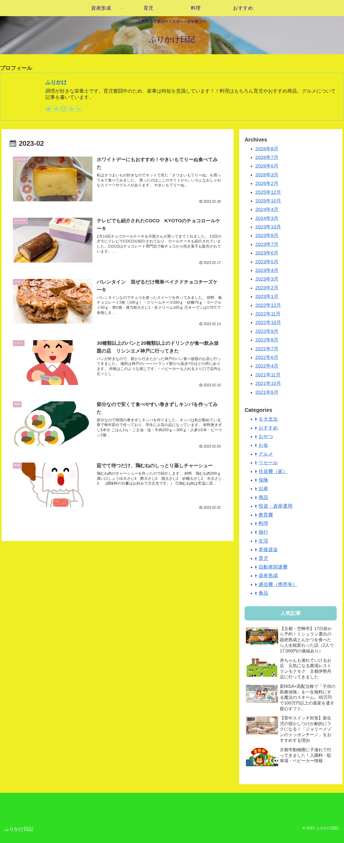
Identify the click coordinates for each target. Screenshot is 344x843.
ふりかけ (56, 82)
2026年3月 (266, 174)
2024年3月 (266, 218)
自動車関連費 (273, 567)
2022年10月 (268, 322)
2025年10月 (268, 201)
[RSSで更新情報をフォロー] (79, 109)
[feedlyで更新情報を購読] (71, 109)
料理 (263, 523)
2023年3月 (266, 279)
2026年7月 (266, 157)
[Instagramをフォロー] (63, 109)
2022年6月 (266, 357)
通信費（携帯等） (278, 584)
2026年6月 (266, 166)
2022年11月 (268, 314)
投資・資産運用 (275, 506)
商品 (263, 497)
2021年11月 (268, 374)
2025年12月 (268, 192)
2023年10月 (268, 227)
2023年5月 (266, 261)
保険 (263, 480)
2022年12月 (268, 305)
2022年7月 (266, 348)
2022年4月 (266, 366)
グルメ (266, 454)
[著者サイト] (48, 109)
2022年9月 (266, 331)
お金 (263, 445)
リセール (268, 462)
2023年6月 (266, 253)
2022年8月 (266, 340)
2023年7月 (266, 244)
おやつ (266, 436)
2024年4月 (266, 209)
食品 (263, 593)
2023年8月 (266, 235)
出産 (263, 488)
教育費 (266, 515)
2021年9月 (266, 392)
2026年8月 (266, 148)
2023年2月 (266, 287)
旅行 (263, 532)
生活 (263, 541)
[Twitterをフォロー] (56, 109)
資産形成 (268, 575)
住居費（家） (273, 471)
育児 (263, 558)
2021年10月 (268, 383)
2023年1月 (266, 296)
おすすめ (268, 428)
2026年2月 (266, 183)
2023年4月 (266, 270)
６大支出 (268, 419)
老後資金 (268, 549)
